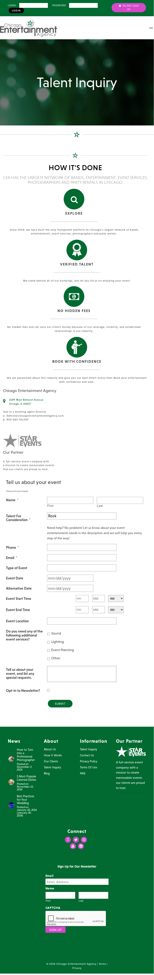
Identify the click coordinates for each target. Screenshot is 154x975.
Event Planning (62, 650)
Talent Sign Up (130, 7)
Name (12, 500)
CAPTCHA (53, 907)
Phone (12, 548)
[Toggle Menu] (151, 27)
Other (55, 658)
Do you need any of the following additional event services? (24, 635)
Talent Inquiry (52, 767)
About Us (50, 749)
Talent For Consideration (18, 518)
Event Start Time (18, 599)
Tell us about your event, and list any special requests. (20, 673)
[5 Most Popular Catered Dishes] (11, 782)
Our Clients (51, 761)
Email (11, 558)
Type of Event (16, 568)
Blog (47, 773)
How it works (53, 755)
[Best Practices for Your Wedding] (11, 804)
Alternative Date (19, 588)
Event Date (14, 578)
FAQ (82, 773)
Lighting (57, 642)
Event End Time (18, 610)
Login (12, 5)
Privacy (77, 968)
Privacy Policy (88, 761)
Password (59, 5)
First (50, 505)
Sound (56, 633)
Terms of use (88, 767)
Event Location (17, 621)
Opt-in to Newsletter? (23, 691)
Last (100, 505)
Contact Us (87, 755)
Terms (102, 963)
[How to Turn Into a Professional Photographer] (11, 758)
